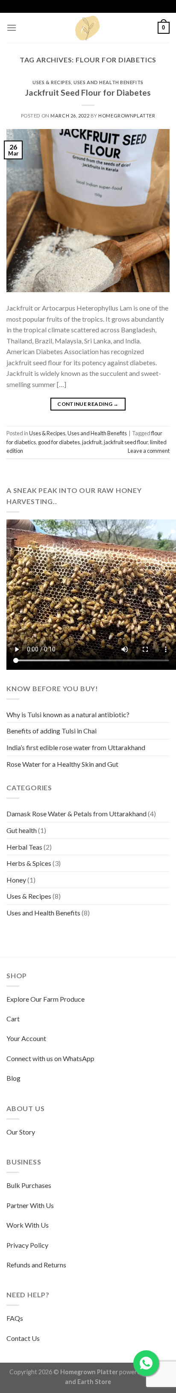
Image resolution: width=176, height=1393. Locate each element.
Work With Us (27, 1225)
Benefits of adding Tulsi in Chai (51, 731)
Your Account (26, 1038)
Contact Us (23, 1338)
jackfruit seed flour (126, 442)
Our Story (20, 1132)
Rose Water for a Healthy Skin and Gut (62, 764)
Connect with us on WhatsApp (50, 1058)
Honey (16, 880)
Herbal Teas (24, 847)
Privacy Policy (27, 1245)
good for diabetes (59, 442)
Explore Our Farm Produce (45, 999)
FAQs (14, 1318)
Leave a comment (149, 450)
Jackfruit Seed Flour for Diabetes (88, 92)
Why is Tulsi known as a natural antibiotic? (67, 714)
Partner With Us (30, 1205)
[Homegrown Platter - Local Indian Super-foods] (88, 28)
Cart (13, 1019)
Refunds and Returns (36, 1265)
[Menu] (11, 27)
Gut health (21, 830)
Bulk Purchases (28, 1185)
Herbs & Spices (28, 863)
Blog (13, 1078)
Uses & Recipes (51, 82)
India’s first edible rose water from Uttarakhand (75, 747)
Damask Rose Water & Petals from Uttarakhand (76, 813)
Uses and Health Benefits (108, 82)
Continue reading (88, 404)
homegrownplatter (126, 115)
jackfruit (92, 442)
